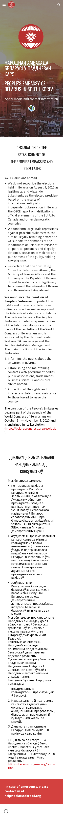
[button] (4, 4)
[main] (31, 75)
